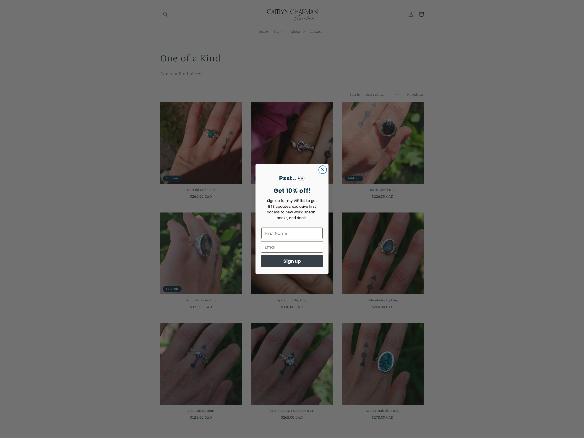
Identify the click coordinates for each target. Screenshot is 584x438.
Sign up (292, 261)
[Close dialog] (323, 170)
